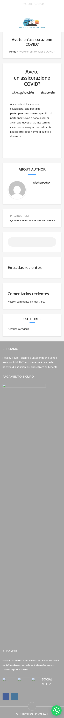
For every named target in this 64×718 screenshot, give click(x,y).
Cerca (51, 243)
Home (12, 51)
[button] (56, 710)
